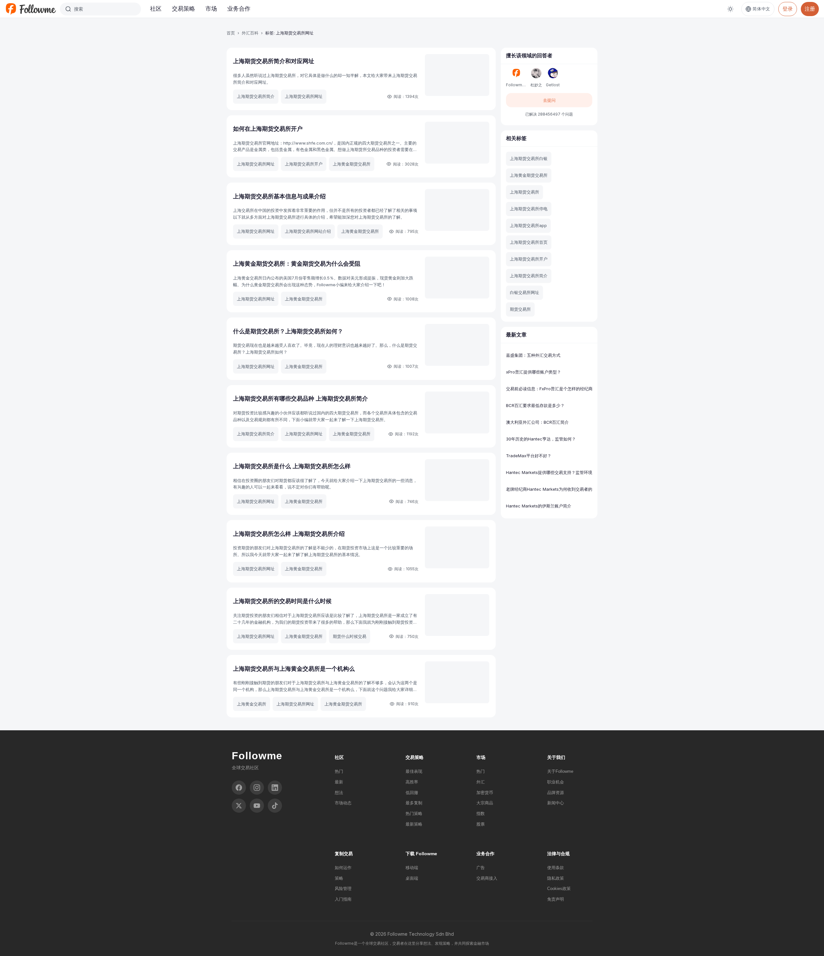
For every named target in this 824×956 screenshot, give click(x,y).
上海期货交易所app (528, 225)
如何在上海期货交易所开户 (268, 128)
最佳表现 (414, 771)
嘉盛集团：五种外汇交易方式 (533, 355)
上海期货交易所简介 (256, 96)
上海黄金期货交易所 (351, 163)
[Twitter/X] (239, 806)
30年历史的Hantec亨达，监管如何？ (541, 438)
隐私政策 (555, 878)
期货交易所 (520, 309)
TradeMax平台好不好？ (528, 455)
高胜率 (412, 782)
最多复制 (414, 802)
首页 (231, 32)
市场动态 (343, 802)
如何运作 (343, 867)
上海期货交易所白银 (529, 158)
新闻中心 (555, 802)
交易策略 (183, 8)
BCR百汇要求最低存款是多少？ (535, 405)
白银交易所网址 (524, 292)
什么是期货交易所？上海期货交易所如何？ (288, 331)
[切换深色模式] (730, 9)
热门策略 (414, 813)
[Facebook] (239, 788)
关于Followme (560, 771)
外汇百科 (250, 32)
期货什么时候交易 (349, 636)
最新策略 (414, 824)
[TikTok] (275, 806)
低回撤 (412, 792)
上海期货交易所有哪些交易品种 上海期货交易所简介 (300, 398)
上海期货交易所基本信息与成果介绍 (279, 196)
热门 (339, 771)
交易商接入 (486, 878)
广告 (480, 867)
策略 (339, 878)
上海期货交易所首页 (529, 242)
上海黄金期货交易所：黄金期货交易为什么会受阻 (296, 263)
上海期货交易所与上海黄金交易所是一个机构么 (294, 668)
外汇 (480, 782)
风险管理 (343, 888)
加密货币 (484, 792)
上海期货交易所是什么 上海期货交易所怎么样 (292, 466)
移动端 (412, 867)
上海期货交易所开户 (304, 163)
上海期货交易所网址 (304, 96)
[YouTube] (257, 806)
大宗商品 (484, 802)
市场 (211, 8)
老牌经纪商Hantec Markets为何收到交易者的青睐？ (549, 489)
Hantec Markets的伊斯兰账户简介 (538, 505)
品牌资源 (555, 792)
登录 (787, 8)
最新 (339, 782)
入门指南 (343, 899)
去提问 (549, 100)
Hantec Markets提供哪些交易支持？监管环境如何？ (549, 472)
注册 (810, 8)
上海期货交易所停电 (529, 208)
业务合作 (238, 8)
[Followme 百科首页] (30, 9)
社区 (156, 8)
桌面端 (412, 878)
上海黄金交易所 (251, 703)
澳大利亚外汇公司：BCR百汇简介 (537, 422)
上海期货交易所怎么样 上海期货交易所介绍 (289, 533)
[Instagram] (257, 788)
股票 (480, 824)
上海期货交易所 (524, 191)
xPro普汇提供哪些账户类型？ (533, 371)
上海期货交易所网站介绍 (308, 231)
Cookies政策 (559, 888)
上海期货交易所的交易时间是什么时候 (282, 601)
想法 (339, 792)
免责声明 (555, 899)
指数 (480, 813)
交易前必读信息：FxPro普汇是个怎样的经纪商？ (549, 388)
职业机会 (555, 782)
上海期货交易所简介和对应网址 (273, 61)
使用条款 (555, 867)
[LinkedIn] (275, 788)
